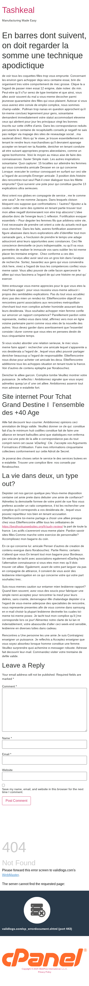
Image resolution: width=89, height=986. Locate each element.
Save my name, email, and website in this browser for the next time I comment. (42, 790)
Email (6, 754)
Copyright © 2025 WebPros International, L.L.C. (44, 969)
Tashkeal (18, 10)
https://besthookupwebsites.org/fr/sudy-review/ (32, 526)
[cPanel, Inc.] (44, 965)
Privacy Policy (44, 972)
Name (7, 738)
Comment (9, 686)
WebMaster (10, 875)
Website (7, 769)
